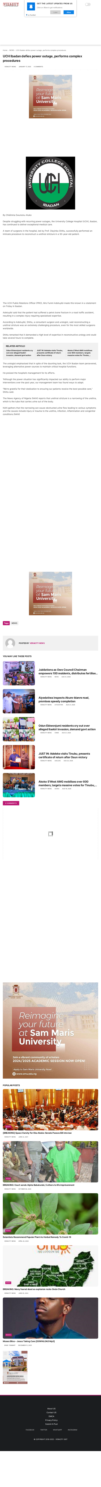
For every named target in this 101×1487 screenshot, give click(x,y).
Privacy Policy (51, 1420)
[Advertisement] (50, 27)
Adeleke (58, 761)
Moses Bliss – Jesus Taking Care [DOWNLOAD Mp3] (29, 1341)
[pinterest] (20, 630)
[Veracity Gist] (11, 5)
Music (8, 1335)
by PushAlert (32, 15)
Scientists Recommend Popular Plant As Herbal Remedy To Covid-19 (37, 1237)
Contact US (51, 1412)
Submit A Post (51, 1424)
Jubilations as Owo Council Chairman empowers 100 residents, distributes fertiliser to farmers (68, 671)
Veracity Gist (61, 1439)
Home (5, 50)
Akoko (57, 789)
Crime (57, 733)
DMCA (51, 1416)
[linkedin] (25, 630)
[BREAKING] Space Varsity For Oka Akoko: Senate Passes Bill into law (37, 1133)
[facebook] (5, 630)
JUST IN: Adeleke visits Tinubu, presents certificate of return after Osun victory (50, 352)
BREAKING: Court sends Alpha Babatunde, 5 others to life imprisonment (38, 1185)
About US (51, 1408)
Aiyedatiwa (59, 705)
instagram (72, 1430)
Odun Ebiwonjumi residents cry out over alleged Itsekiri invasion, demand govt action (19, 352)
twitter (43, 1430)
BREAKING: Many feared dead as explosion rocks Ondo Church (34, 1289)
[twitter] (10, 630)
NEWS (11, 50)
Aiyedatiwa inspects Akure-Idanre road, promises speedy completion (64, 699)
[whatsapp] (15, 630)
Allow (69, 12)
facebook (30, 1430)
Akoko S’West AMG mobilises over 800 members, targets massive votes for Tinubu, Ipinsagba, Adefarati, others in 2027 (80, 353)
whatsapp (57, 1430)
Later (55, 12)
